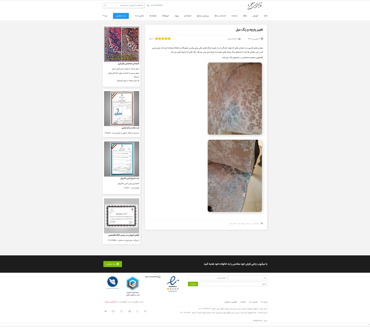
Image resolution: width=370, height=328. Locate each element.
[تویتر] (105, 311)
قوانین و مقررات (230, 302)
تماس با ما (139, 15)
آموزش (255, 15)
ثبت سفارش (121, 15)
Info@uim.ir (257, 320)
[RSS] (145, 311)
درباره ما (264, 302)
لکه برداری (232, 223)
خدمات (234, 15)
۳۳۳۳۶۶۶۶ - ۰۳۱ (205, 309)
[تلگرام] (129, 311)
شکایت (243, 302)
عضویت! (193, 284)
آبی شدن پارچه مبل (244, 223)
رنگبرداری (256, 223)
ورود (105, 15)
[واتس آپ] (137, 311)
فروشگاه (165, 15)
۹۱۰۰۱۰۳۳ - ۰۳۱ (185, 312)
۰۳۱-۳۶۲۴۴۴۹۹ (157, 5)
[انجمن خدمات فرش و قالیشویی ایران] (112, 283)
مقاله (245, 15)
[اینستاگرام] (121, 311)
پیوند (176, 15)
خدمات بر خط (220, 15)
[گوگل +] (113, 311)
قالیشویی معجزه (110, 302)
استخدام (187, 15)
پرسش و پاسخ (203, 15)
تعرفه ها (153, 15)
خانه (265, 15)
